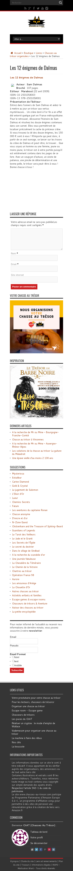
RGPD (55, 864)
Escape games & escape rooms (28, 599)
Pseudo (14, 645)
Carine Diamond (20, 481)
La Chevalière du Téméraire (26, 562)
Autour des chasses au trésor (27, 607)
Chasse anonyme (21, 514)
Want (31, 868)
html (16, 657)
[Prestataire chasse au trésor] (36, 352)
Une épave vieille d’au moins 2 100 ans (32, 458)
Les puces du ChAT (22, 719)
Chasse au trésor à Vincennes (28, 439)
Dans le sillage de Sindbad (26, 550)
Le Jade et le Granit (22, 538)
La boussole (18, 746)
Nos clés (16, 742)
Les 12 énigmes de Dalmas (26, 77)
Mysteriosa (18, 473)
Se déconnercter (38, 843)
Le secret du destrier (23, 546)
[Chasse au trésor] (36, 25)
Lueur (15, 498)
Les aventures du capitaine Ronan (29, 510)
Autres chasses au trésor (25, 591)
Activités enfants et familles (26, 595)
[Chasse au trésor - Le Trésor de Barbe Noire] (36, 417)
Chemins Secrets (21, 502)
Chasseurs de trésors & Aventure (29, 603)
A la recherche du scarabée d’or (28, 554)
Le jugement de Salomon (25, 489)
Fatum (15, 506)
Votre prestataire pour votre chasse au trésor (36, 697)
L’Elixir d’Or (18, 493)
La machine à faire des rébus (27, 738)
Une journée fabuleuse (24, 558)
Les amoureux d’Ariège (24, 583)
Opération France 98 (23, 575)
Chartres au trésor (22, 571)
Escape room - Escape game (27, 710)
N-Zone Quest (20, 522)
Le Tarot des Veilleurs (23, 534)
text (16, 661)
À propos (14, 861)
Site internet (17, 275)
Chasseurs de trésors (23, 714)
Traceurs (25, 864)
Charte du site (27, 861)
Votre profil (36, 837)
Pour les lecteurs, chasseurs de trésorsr (33, 702)
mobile (18, 665)
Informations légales (41, 864)
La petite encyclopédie (24, 611)
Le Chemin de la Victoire (25, 567)
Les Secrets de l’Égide (23, 542)
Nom (13, 253)
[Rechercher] (60, 2)
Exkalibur (17, 477)
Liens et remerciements (46, 861)
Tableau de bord (38, 831)
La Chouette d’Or (21, 587)
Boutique (28, 53)
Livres (39, 53)
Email (13, 264)
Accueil (17, 53)
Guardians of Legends (23, 530)
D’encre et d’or (20, 518)
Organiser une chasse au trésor (28, 706)
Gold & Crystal (20, 485)
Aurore (15, 579)
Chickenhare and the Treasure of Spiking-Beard (37, 526)
